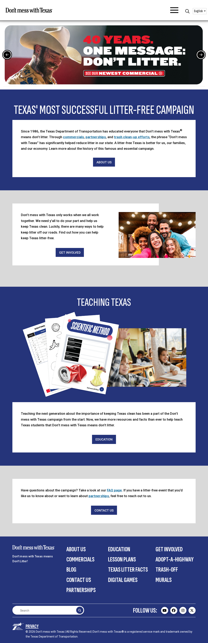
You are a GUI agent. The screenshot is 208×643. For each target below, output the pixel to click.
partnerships (96, 137)
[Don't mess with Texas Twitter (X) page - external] (192, 610)
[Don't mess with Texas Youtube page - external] (164, 610)
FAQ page (114, 490)
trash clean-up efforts (132, 137)
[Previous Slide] (7, 55)
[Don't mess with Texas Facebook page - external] (173, 610)
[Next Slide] (201, 55)
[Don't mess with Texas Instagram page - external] (182, 610)
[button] (174, 10)
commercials (73, 137)
